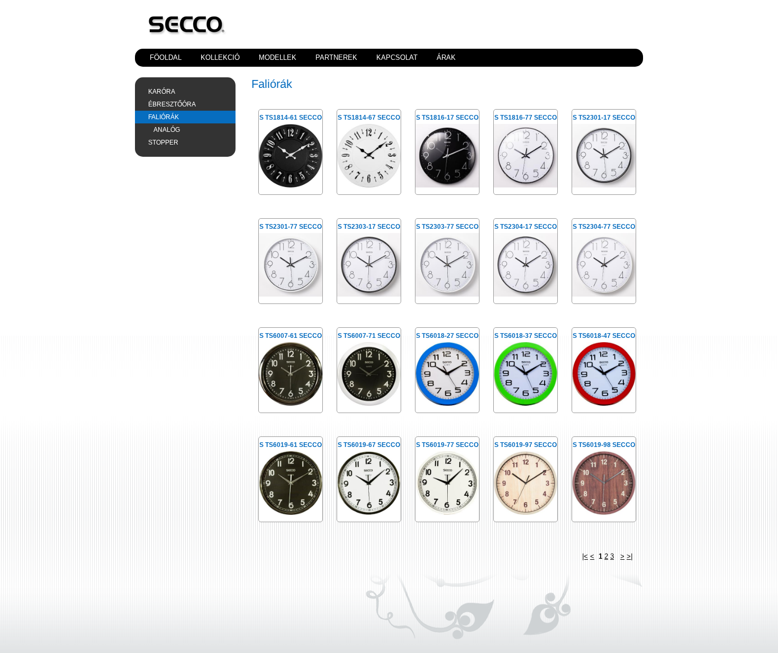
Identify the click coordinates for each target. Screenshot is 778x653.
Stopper (163, 142)
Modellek (277, 57)
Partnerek (336, 57)
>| (629, 556)
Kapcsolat (397, 57)
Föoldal (166, 57)
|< (585, 556)
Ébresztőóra (172, 104)
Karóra (161, 91)
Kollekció (220, 57)
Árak (446, 57)
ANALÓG (166, 129)
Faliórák (163, 117)
